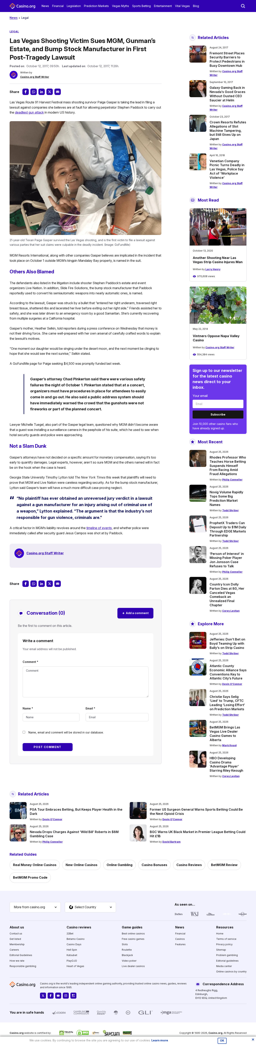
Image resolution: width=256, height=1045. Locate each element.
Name (28, 708)
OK (222, 1040)
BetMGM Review (224, 865)
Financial (58, 6)
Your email (200, 396)
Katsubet (72, 955)
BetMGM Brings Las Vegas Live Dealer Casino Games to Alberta (225, 733)
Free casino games (133, 938)
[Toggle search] (243, 6)
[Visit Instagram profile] (66, 996)
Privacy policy (224, 944)
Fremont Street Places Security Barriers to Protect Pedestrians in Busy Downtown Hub (227, 59)
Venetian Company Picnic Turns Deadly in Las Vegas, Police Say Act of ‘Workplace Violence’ (227, 169)
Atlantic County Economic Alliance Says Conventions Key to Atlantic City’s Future (228, 672)
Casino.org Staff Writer (34, 76)
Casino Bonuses (154, 865)
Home (219, 933)
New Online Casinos (81, 865)
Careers (14, 949)
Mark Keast (229, 745)
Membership (17, 944)
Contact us (16, 933)
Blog (196, 6)
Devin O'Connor (232, 683)
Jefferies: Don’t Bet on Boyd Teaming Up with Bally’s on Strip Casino (227, 643)
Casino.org (215, 1032)
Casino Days (74, 944)
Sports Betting (141, 6)
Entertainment (163, 6)
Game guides (132, 927)
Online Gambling (119, 865)
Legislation (74, 6)
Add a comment (135, 613)
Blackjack (127, 955)
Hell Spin (72, 949)
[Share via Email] (57, 92)
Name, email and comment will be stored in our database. (66, 732)
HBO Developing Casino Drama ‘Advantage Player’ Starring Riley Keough (226, 764)
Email (90, 708)
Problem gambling (227, 955)
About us (17, 927)
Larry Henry (212, 269)
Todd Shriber (230, 510)
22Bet (70, 933)
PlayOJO (72, 960)
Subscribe (218, 414)
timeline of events (99, 528)
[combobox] (35, 907)
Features (180, 944)
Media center (224, 966)
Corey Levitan (231, 610)
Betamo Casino (76, 938)
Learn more (159, 1040)
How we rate (17, 960)
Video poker (129, 960)
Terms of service (226, 938)
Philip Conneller (232, 479)
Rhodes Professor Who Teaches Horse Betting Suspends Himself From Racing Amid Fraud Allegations (228, 465)
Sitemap (221, 949)
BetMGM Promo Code (30, 877)
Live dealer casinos (133, 966)
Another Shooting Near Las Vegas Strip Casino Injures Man (218, 260)
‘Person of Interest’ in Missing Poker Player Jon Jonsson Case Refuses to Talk (227, 560)
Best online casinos (133, 933)
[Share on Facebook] (25, 92)
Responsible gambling (23, 966)
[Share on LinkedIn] (41, 92)
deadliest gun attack (29, 112)
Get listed (15, 938)
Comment (30, 661)
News (45, 6)
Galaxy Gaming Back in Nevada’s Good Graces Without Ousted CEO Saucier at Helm (227, 94)
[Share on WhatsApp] (33, 92)
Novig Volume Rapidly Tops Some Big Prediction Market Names (226, 498)
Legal (25, 17)
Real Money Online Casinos (34, 865)
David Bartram (171, 841)
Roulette (127, 949)
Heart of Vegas (75, 966)
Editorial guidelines (227, 960)
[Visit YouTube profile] (58, 996)
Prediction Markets (96, 6)
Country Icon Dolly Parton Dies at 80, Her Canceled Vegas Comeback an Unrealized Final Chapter (227, 594)
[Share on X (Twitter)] (49, 92)
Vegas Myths (120, 6)
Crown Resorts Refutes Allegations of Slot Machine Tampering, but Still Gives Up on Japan (228, 130)
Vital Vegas (182, 6)
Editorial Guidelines (21, 955)
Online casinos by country (231, 971)
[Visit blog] (73, 996)
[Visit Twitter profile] (43, 996)
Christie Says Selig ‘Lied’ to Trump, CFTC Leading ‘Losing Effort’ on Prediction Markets (227, 703)
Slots (125, 944)
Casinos (180, 938)
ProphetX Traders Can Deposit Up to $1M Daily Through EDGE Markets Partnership (228, 529)
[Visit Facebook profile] (51, 996)
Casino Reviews (189, 865)
